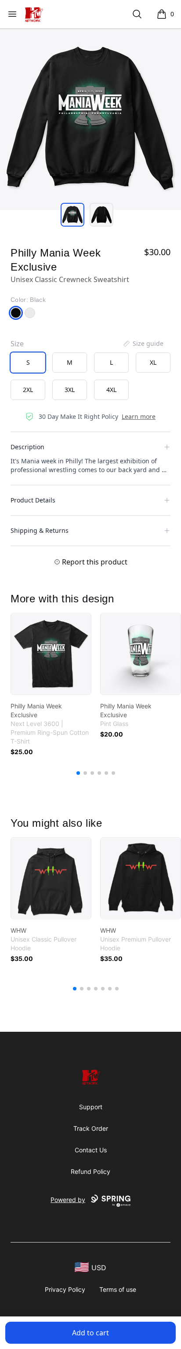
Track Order (90, 1128)
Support (90, 1107)
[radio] (28, 362)
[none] (142, 343)
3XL (70, 389)
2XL (28, 389)
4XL (111, 389)
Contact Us (91, 1150)
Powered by (68, 1199)
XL (153, 362)
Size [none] (17, 343)
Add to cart (90, 1333)
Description (27, 447)
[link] (51, 653)
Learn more (139, 416)
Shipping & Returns (40, 530)
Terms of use (117, 1289)
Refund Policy (90, 1171)
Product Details (33, 500)
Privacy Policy (65, 1289)
